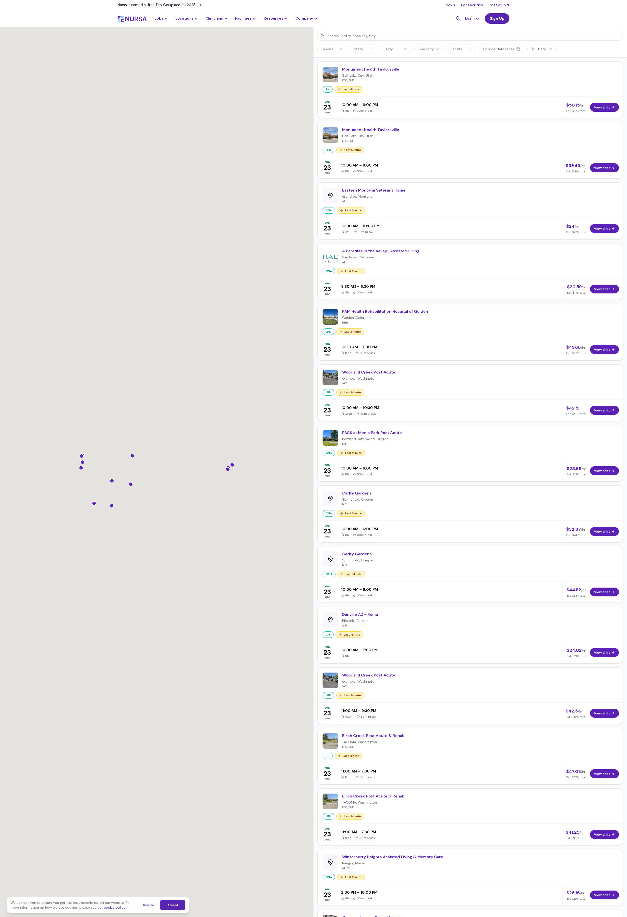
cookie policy (114, 907)
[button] (187, 18)
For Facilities (472, 5)
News (450, 5)
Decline (148, 905)
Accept (173, 905)
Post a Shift (499, 5)
